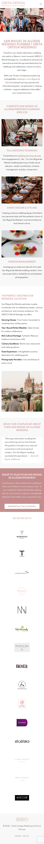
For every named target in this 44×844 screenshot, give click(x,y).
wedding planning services (29, 156)
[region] (22, 20)
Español (18, 836)
